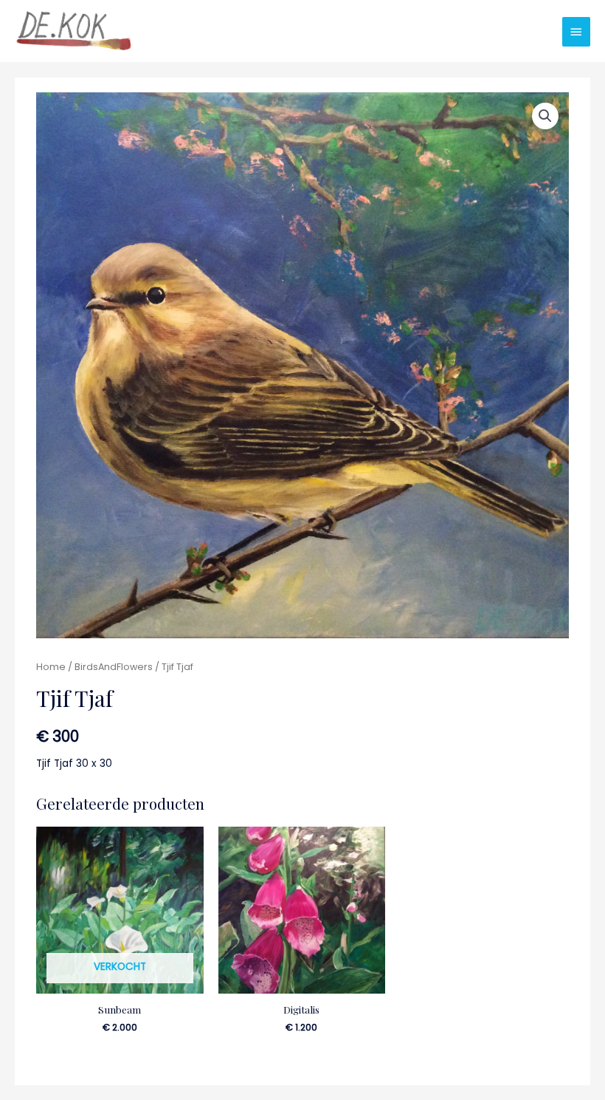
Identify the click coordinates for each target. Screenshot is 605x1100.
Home (51, 666)
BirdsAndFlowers (114, 666)
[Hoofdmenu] (576, 32)
